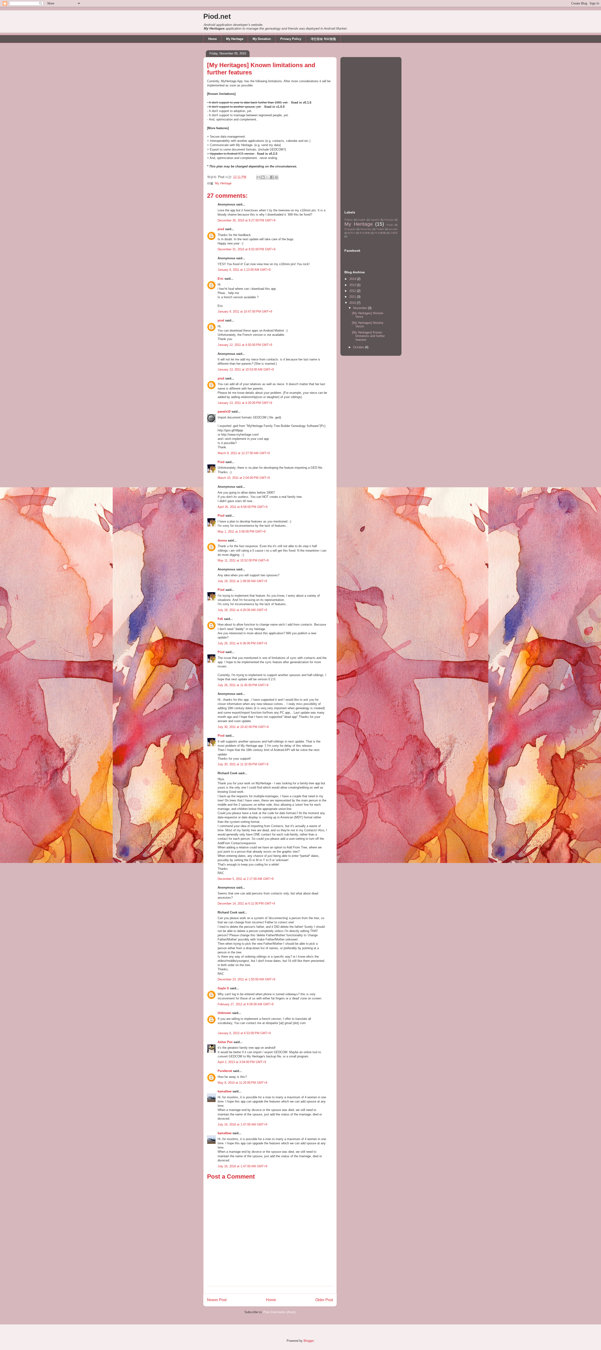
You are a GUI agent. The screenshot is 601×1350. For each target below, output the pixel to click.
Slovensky (365, 229)
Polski (390, 225)
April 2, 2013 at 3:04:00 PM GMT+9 (242, 1062)
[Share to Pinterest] (276, 177)
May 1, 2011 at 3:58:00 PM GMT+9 (242, 531)
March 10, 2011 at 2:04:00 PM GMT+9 (244, 478)
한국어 (351, 233)
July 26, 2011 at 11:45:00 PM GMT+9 (243, 685)
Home (212, 39)
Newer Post (217, 1300)
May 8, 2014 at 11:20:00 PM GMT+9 (242, 1082)
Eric (220, 278)
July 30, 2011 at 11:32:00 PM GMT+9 (243, 764)
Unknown (224, 1013)
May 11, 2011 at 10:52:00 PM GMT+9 (243, 560)
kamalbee (224, 1091)
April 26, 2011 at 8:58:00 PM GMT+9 (242, 507)
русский (393, 229)
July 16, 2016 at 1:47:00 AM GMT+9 (242, 1124)
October (359, 347)
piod (221, 229)
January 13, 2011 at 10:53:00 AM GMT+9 (246, 369)
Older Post (324, 1300)
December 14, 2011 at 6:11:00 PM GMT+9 (246, 903)
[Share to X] (267, 177)
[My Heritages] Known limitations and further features (368, 336)
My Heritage (234, 39)
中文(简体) (364, 233)
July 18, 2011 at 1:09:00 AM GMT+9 (242, 581)
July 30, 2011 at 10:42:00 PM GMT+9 (243, 727)
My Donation (262, 39)
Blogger (309, 1340)
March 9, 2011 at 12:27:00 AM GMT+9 (244, 453)
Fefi (220, 619)
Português (350, 229)
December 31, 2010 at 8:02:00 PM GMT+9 (246, 249)
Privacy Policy (290, 39)
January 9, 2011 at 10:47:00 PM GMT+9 (245, 311)
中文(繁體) (380, 233)
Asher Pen (225, 1042)
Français (388, 219)
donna (222, 540)
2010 (353, 303)
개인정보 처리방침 (323, 39)
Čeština (348, 219)
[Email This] (258, 177)
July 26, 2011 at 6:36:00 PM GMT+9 (242, 643)
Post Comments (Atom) (279, 1312)
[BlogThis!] (263, 177)
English (362, 219)
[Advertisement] (370, 129)
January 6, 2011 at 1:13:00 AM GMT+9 (244, 269)
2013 (353, 285)
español (375, 219)
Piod (221, 462)
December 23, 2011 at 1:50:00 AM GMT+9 (246, 979)
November (360, 308)
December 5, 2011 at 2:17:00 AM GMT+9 (246, 879)
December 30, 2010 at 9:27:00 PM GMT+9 (246, 220)
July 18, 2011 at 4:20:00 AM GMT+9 (242, 610)
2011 (353, 296)
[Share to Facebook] (272, 177)
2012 (353, 291)
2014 (353, 279)
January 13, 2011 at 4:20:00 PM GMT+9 (245, 403)
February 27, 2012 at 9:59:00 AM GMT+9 (246, 1004)
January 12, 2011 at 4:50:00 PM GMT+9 (245, 345)
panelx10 (224, 411)
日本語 (394, 233)
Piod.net (217, 16)
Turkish (380, 229)
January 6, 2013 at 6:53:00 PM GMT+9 (244, 1033)
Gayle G (223, 988)
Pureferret (225, 1071)
